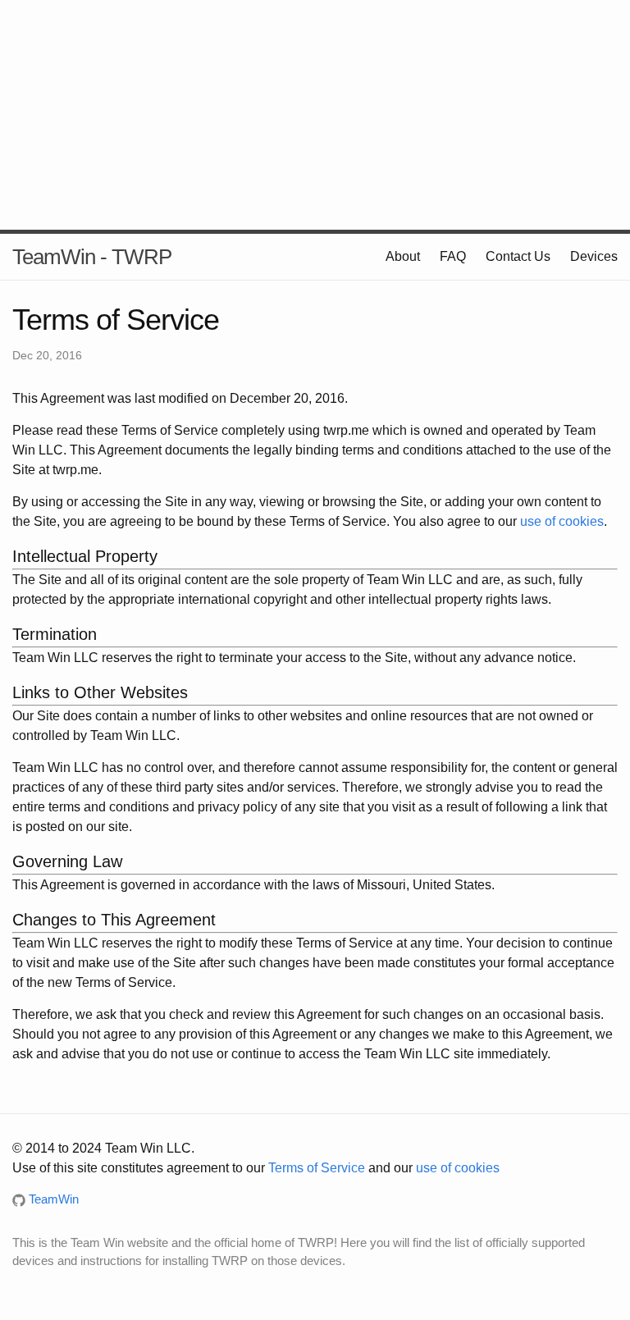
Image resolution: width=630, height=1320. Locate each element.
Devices (594, 256)
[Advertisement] (315, 115)
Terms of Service (316, 1168)
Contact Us (518, 256)
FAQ (453, 256)
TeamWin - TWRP (91, 256)
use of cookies (562, 521)
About (403, 256)
